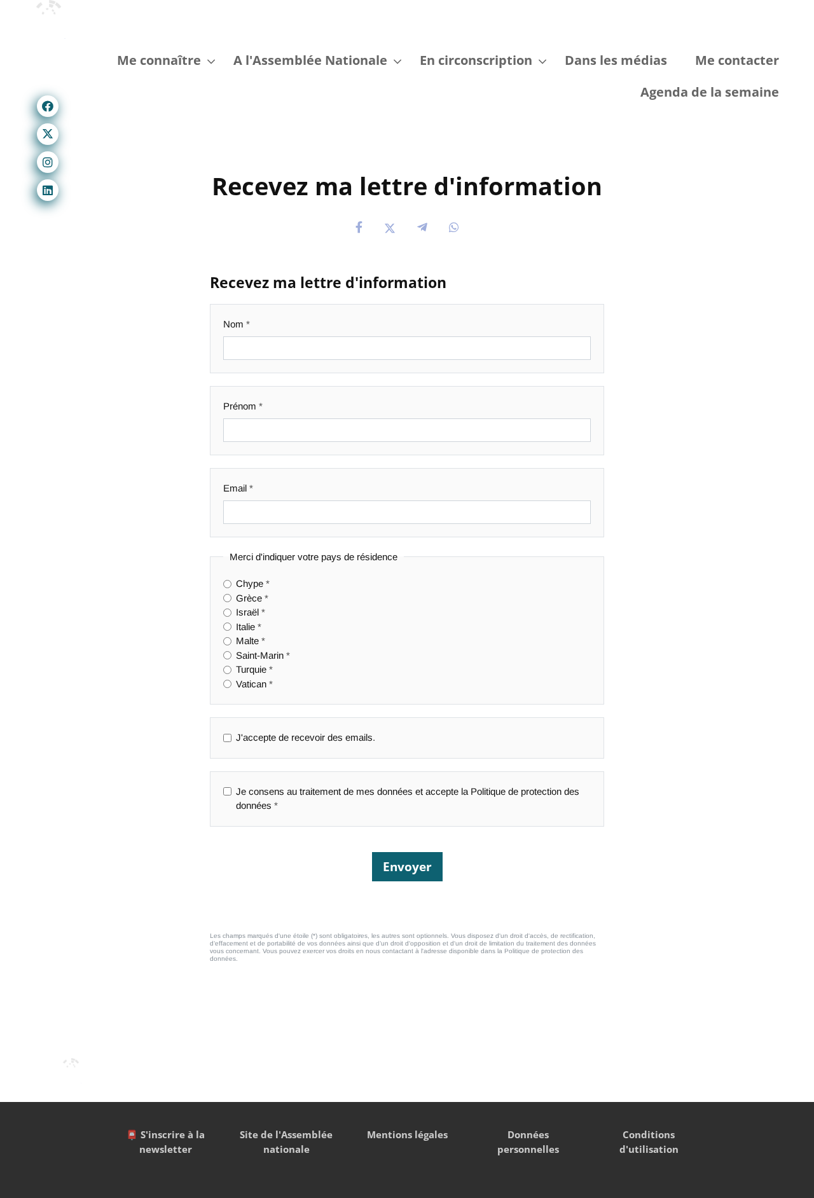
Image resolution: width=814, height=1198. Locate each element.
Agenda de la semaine (709, 91)
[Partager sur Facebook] (359, 228)
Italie (245, 626)
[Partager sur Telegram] (422, 228)
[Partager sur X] (390, 228)
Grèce (249, 598)
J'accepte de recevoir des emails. (305, 737)
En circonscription (476, 60)
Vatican (251, 683)
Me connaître (159, 60)
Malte (247, 640)
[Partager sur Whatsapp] (454, 228)
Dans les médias (616, 60)
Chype (249, 583)
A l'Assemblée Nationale (310, 60)
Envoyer (407, 866)
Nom (233, 324)
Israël (247, 612)
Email (235, 488)
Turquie (251, 669)
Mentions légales (407, 1134)
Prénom (239, 406)
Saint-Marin (260, 655)
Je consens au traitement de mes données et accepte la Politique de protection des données (407, 798)
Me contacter (737, 60)
